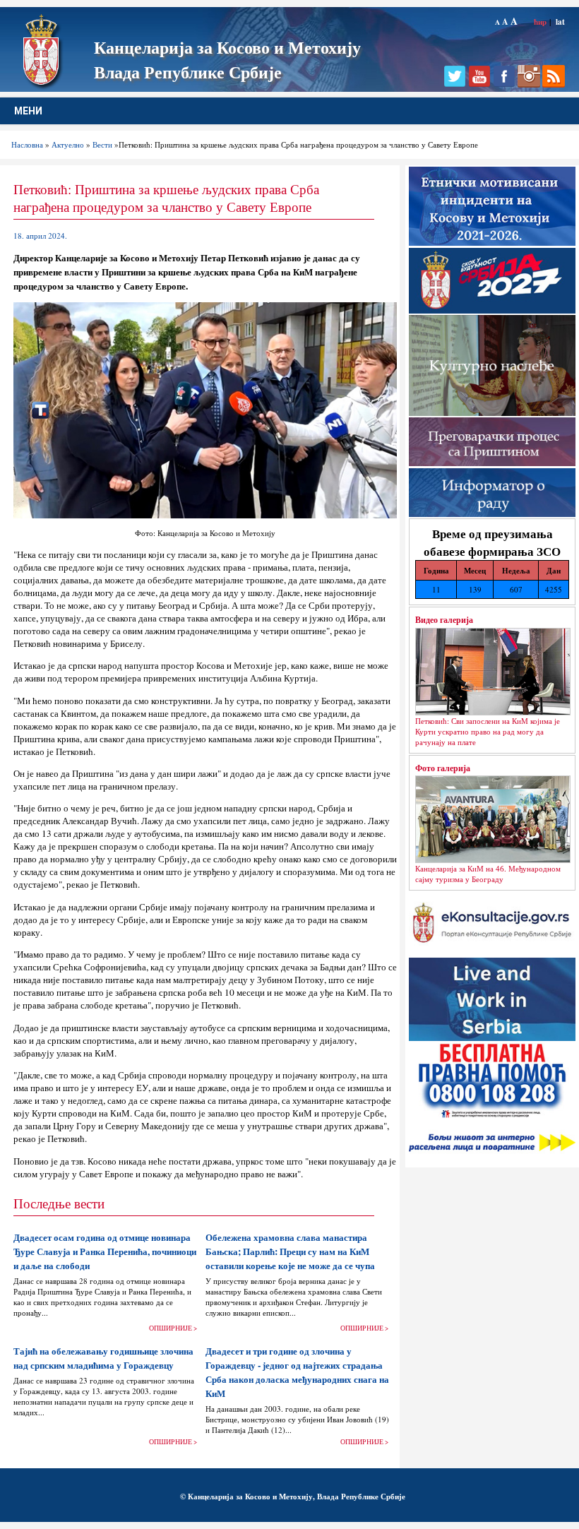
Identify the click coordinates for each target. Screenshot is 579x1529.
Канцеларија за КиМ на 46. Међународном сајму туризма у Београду (488, 873)
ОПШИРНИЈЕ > (173, 1328)
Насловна (27, 144)
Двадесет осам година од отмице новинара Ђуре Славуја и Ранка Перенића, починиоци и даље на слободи (104, 1251)
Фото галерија (442, 767)
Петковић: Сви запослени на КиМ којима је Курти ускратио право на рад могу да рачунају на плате (487, 731)
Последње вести (59, 1203)
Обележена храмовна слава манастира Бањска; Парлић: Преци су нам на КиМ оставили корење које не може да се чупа (290, 1251)
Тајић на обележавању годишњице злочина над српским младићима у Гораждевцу (103, 1358)
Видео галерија (444, 619)
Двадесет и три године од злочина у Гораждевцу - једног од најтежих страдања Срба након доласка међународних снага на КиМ (297, 1372)
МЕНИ (28, 111)
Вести (102, 144)
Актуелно (68, 144)
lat (560, 22)
